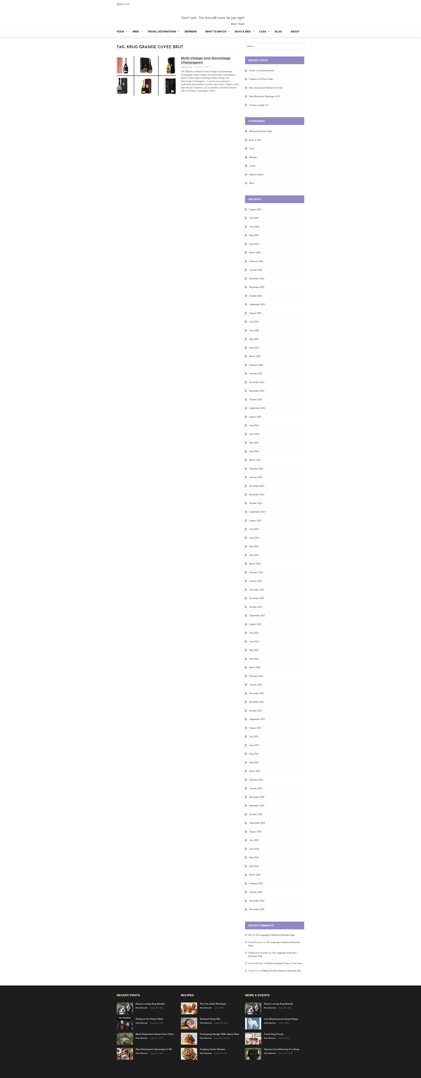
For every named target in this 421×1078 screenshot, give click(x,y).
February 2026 (256, 261)
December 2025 (256, 278)
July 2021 (254, 736)
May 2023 (254, 546)
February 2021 (256, 780)
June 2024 (254, 434)
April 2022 (254, 659)
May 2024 (254, 442)
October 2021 (255, 710)
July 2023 (254, 529)
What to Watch (215, 31)
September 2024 (257, 408)
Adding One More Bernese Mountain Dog (281, 971)
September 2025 (257, 304)
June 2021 (254, 745)
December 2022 (256, 589)
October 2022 (255, 607)
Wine (136, 31)
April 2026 (254, 244)
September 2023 (257, 512)
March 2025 (254, 356)
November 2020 (256, 805)
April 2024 (254, 451)
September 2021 (257, 719)
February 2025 (256, 365)
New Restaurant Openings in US (264, 96)
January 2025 (255, 373)
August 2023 (255, 520)
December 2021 (256, 693)
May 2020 (254, 857)
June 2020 (254, 849)
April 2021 (254, 762)
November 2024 (256, 391)
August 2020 (255, 831)
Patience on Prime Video (261, 79)
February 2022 (256, 676)
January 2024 (255, 477)
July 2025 (254, 321)
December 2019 (256, 901)
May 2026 (254, 235)
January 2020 (255, 892)
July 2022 (254, 633)
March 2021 (254, 771)
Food (120, 31)
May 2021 (254, 754)
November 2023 (256, 494)
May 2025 (254, 339)
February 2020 (256, 883)
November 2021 (256, 702)
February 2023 (256, 572)
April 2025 (254, 347)
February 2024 (256, 468)
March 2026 (254, 252)
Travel (252, 166)
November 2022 (256, 598)
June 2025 (254, 330)
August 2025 (255, 313)
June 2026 (254, 227)
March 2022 (254, 667)
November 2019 (256, 909)
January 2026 (255, 270)
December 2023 (256, 486)
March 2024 (254, 460)
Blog (278, 31)
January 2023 (255, 581)
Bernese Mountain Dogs (260, 131)
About (295, 31)
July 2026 (254, 218)
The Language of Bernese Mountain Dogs (275, 935)
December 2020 (256, 797)
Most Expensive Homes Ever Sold (265, 88)
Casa (262, 31)
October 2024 (255, 399)
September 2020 (257, 823)
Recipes (253, 157)
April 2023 (254, 555)
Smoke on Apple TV (258, 105)
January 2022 (255, 684)
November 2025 (256, 287)
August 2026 (255, 209)
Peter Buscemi (186, 67)
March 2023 (254, 563)
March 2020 (254, 875)
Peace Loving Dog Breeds (261, 70)
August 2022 (255, 624)
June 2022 (254, 641)
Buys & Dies (243, 31)
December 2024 (256, 382)
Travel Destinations (162, 31)
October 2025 (255, 296)
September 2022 (257, 615)
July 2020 (254, 840)
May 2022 (254, 650)
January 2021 (255, 788)
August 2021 (255, 728)
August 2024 (255, 417)
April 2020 (254, 866)
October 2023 (255, 503)
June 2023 (254, 538)
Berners (191, 31)
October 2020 (255, 814)
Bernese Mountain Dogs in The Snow (284, 963)
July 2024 (254, 425)
